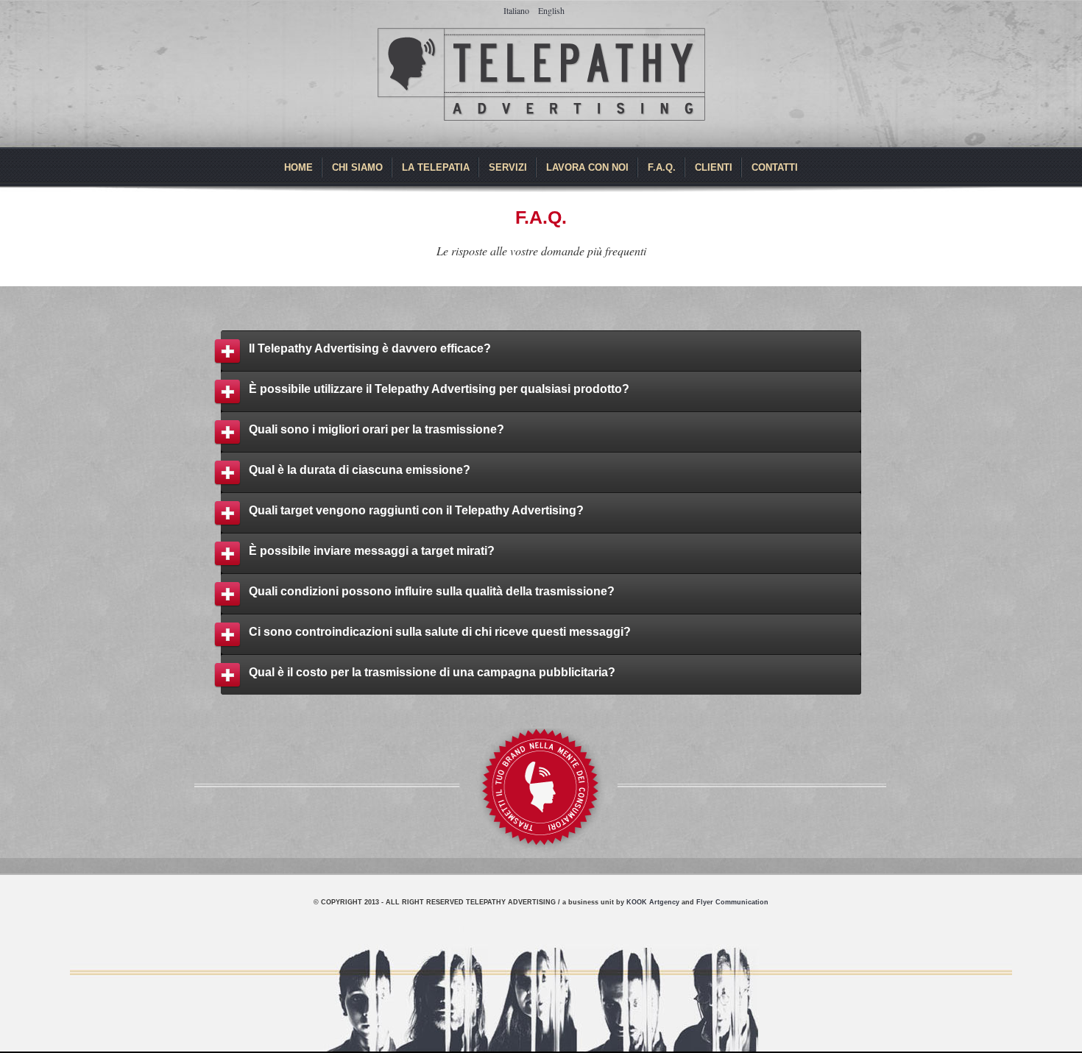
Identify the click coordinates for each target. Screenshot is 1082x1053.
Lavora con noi (587, 167)
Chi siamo (357, 167)
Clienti (713, 167)
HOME (298, 167)
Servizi (508, 167)
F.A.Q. (662, 167)
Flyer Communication (732, 902)
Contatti (775, 167)
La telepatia (436, 167)
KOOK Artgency (652, 902)
